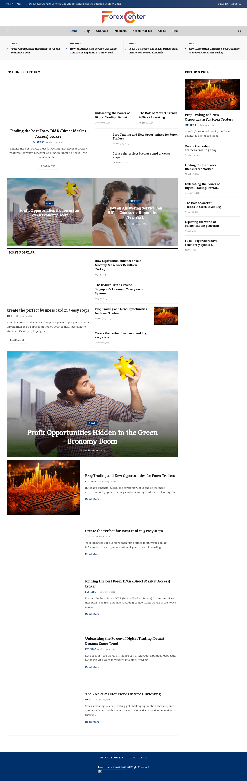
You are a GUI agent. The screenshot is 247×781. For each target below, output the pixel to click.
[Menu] (7, 31)
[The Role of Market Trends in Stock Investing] (158, 93)
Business (75, 43)
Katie (39, 221)
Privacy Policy (112, 757)
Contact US (138, 757)
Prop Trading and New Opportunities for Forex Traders (145, 136)
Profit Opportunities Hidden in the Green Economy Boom (35, 50)
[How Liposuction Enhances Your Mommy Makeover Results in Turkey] (166, 267)
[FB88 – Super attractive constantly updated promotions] (233, 245)
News (13, 43)
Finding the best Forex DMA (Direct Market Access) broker (48, 133)
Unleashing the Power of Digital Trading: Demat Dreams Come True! (112, 115)
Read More (48, 166)
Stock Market (142, 31)
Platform (120, 31)
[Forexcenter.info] (123, 17)
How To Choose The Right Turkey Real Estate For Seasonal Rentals (153, 50)
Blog (87, 31)
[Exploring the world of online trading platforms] (233, 226)
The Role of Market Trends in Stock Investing (158, 115)
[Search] (239, 31)
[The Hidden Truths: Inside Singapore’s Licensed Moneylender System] (166, 291)
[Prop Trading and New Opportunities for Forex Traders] (102, 138)
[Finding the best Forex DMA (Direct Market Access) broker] (48, 102)
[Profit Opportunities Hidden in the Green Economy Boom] (92, 404)
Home (73, 31)
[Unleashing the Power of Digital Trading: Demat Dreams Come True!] (114, 93)
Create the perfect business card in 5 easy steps (141, 155)
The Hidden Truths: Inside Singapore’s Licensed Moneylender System (120, 289)
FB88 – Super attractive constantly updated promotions (201, 243)
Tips (175, 31)
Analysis (102, 31)
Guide (162, 31)
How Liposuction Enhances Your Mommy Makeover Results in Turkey (214, 50)
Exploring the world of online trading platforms (202, 224)
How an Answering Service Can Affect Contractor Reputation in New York (73, 3)
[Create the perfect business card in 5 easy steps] (102, 157)
